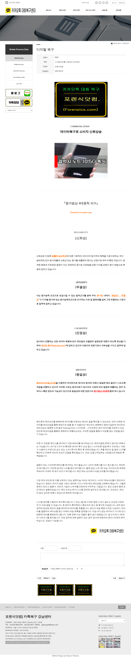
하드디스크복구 (47, 607)
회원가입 (122, 2)
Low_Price (19, 83)
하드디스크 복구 (90, 10)
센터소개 (48, 10)
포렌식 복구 (62, 10)
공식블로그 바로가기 (107, 628)
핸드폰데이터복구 (60, 607)
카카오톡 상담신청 (107, 625)
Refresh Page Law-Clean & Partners (65, 656)
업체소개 (8, 607)
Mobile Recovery (19, 64)
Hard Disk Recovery (19, 71)
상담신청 (104, 10)
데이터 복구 (76, 10)
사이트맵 (71, 607)
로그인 (114, 2)
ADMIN (122, 607)
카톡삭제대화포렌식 (33, 607)
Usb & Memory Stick (19, 77)
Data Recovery (19, 58)
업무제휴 (118, 10)
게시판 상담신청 (106, 630)
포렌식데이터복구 (19, 607)
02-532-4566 (14, 3)
